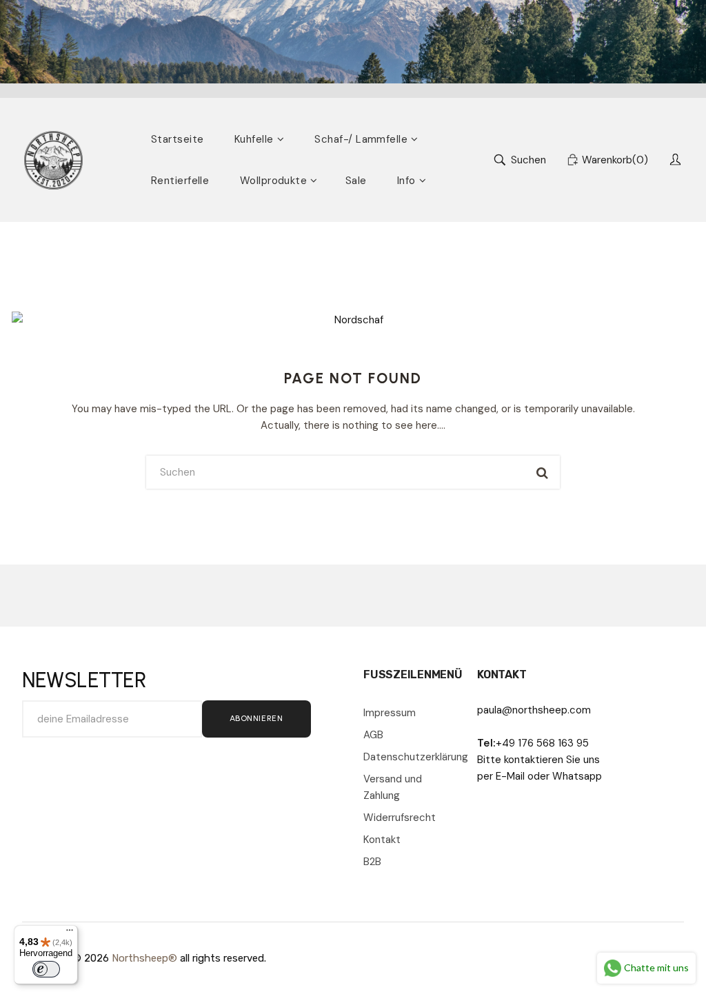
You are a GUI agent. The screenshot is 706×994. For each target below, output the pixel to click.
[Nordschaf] (53, 160)
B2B (372, 862)
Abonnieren (256, 718)
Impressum (389, 713)
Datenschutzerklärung (409, 757)
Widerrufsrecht (399, 817)
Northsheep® (144, 958)
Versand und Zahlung (392, 787)
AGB (373, 735)
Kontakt (382, 839)
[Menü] (69, 933)
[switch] (46, 969)
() (615, 160)
